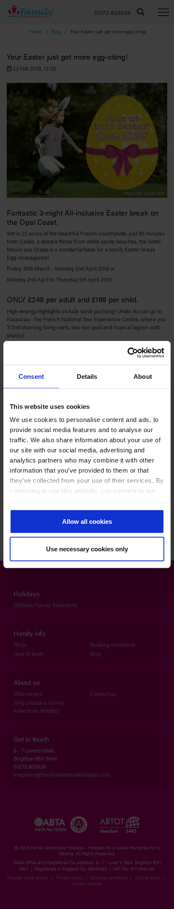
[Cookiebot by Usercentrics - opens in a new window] (127, 353)
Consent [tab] (31, 376)
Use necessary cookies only (87, 549)
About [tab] (142, 376)
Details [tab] (87, 376)
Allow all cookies (87, 521)
